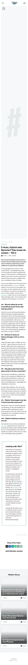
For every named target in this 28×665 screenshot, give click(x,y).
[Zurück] (14, 8)
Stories (6, 241)
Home (2, 241)
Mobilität (4, 244)
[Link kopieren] (21, 546)
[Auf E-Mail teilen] (18, 546)
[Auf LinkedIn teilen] (12, 546)
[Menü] (2, 3)
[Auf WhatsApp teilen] (15, 546)
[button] (24, 3)
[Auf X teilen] (7, 546)
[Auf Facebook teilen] (9, 546)
